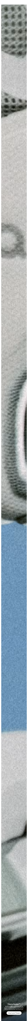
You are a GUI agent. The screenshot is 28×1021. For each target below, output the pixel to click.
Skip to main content (22, 0)
